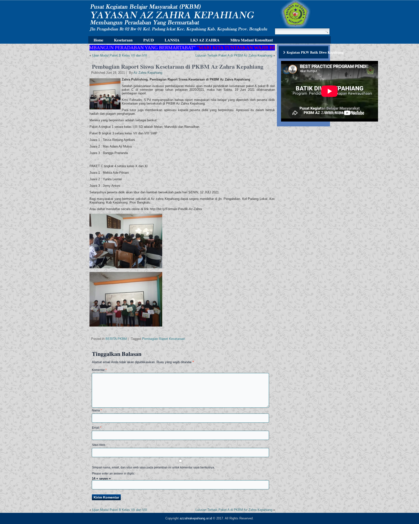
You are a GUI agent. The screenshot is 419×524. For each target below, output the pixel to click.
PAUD (148, 40)
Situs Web (98, 445)
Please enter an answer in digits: (113, 473)
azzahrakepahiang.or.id (196, 518)
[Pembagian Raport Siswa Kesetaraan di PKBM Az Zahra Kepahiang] (105, 109)
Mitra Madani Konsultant (251, 40)
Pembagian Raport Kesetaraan (163, 339)
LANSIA (172, 40)
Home (98, 40)
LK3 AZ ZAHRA (205, 40)
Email (96, 427)
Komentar (99, 370)
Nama (97, 410)
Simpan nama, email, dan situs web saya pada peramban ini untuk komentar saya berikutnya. (153, 467)
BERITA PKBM (116, 339)
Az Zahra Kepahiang (148, 72)
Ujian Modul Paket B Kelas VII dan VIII (119, 55)
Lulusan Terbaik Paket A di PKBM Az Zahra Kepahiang (233, 55)
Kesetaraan (123, 40)
